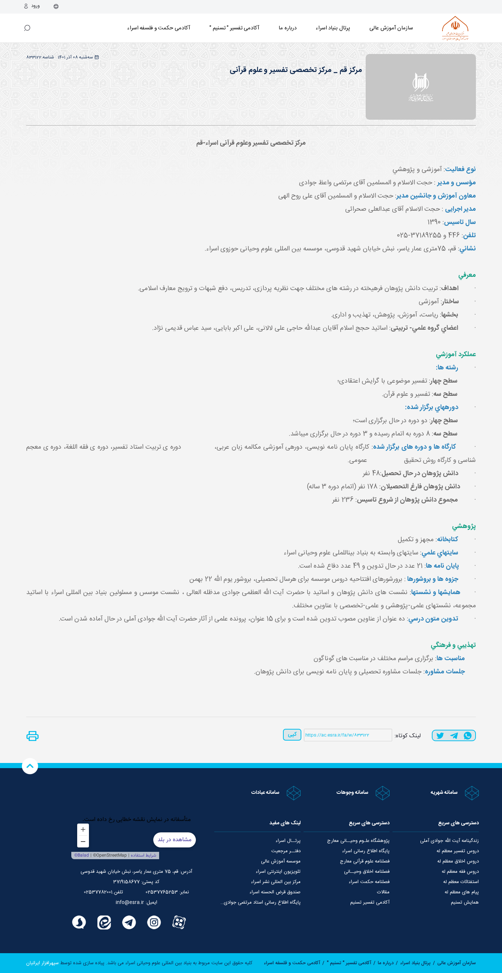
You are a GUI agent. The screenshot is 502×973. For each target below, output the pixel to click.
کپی (292, 734)
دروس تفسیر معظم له (458, 851)
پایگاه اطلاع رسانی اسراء (366, 851)
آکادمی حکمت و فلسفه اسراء (158, 28)
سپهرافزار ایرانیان (42, 963)
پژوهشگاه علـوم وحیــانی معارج (358, 841)
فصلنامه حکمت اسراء (369, 882)
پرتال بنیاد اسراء (415, 963)
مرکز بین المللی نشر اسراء (276, 882)
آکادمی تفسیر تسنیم (370, 902)
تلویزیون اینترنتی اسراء (278, 872)
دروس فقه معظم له (460, 872)
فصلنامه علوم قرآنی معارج (365, 861)
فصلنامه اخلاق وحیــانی (367, 872)
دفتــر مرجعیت (286, 851)
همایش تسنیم (465, 902)
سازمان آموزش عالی (391, 28)
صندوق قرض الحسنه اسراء (275, 892)
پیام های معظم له (462, 892)
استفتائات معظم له (461, 882)
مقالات (383, 892)
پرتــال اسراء (288, 841)
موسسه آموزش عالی (281, 861)
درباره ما (288, 28)
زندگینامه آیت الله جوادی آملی (449, 841)
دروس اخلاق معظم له (458, 861)
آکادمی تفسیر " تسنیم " (234, 28)
